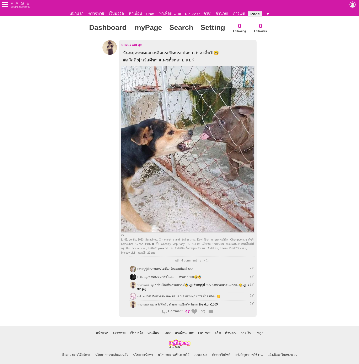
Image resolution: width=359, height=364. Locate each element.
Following (239, 27)
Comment (174, 311)
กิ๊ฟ (157, 244)
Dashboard (108, 27)
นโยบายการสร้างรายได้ (173, 355)
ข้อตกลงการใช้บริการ (76, 355)
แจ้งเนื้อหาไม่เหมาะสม (283, 355)
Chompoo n (237, 239)
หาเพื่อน (135, 13)
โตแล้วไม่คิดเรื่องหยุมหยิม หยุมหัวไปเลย (193, 248)
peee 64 (163, 248)
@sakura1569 (208, 304)
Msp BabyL (179, 244)
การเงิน (239, 13)
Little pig (142, 277)
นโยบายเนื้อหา (143, 355)
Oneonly (166, 244)
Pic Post (192, 14)
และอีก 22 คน (146, 252)
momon (141, 248)
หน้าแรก (76, 13)
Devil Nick (203, 239)
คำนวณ (221, 13)
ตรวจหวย (96, 13)
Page (255, 14)
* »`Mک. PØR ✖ (144, 244)
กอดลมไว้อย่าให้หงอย (233, 248)
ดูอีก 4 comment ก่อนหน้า (192, 260)
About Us (200, 355)
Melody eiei (128, 252)
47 (187, 311)
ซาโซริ (250, 239)
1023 (141, 239)
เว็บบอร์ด (116, 13)
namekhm (127, 244)
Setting (212, 27)
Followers (260, 27)
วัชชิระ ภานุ (188, 239)
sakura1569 (233, 244)
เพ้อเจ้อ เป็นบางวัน (213, 244)
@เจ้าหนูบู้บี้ (197, 285)
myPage (148, 27)
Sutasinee (151, 239)
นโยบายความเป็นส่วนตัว (111, 355)
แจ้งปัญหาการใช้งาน (249, 355)
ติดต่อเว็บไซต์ (221, 355)
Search (181, 27)
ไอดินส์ (152, 248)
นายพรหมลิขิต (220, 239)
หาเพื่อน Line (170, 13)
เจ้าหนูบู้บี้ (143, 269)
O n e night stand (169, 239)
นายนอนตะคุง (131, 44)
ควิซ (207, 13)
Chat (150, 14)
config (132, 239)
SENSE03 (194, 244)
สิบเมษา (131, 248)
